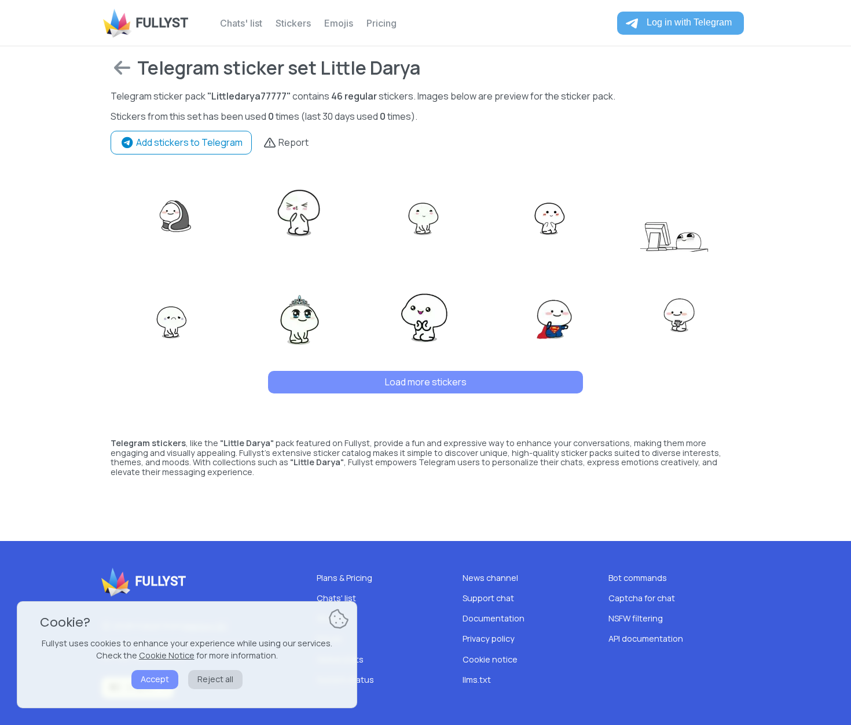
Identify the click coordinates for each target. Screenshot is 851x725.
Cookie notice (490, 659)
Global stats (340, 659)
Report (293, 142)
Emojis (338, 23)
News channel (490, 577)
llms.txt (477, 679)
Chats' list (241, 23)
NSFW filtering (635, 618)
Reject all (215, 679)
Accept (155, 679)
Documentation (493, 618)
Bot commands (637, 577)
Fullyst (161, 23)
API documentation (645, 638)
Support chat (488, 597)
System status (345, 679)
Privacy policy (489, 638)
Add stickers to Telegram (188, 142)
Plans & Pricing (344, 577)
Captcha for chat (641, 597)
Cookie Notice (167, 655)
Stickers (293, 23)
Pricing (381, 23)
